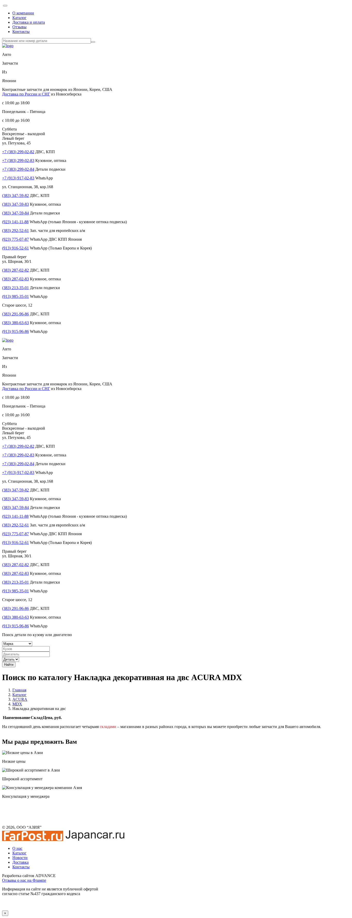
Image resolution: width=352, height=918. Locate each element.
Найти (8, 664)
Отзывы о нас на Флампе (24, 880)
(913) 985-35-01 (15, 296)
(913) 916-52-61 (15, 248)
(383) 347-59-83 (15, 204)
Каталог (19, 17)
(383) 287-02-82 (15, 270)
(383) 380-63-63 (15, 323)
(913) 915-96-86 (15, 331)
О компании (23, 13)
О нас (17, 848)
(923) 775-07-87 (15, 239)
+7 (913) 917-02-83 (18, 178)
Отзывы (19, 27)
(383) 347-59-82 (15, 195)
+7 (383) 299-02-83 (18, 160)
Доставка (20, 862)
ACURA (19, 699)
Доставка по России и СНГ (26, 94)
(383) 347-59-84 (15, 213)
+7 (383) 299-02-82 (18, 152)
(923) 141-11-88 (15, 222)
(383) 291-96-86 (15, 314)
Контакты (21, 31)
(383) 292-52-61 (15, 230)
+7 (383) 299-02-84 (18, 169)
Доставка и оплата (28, 22)
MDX (17, 704)
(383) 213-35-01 (15, 287)
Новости (20, 857)
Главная (19, 690)
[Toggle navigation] (5, 5)
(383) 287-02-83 (15, 279)
